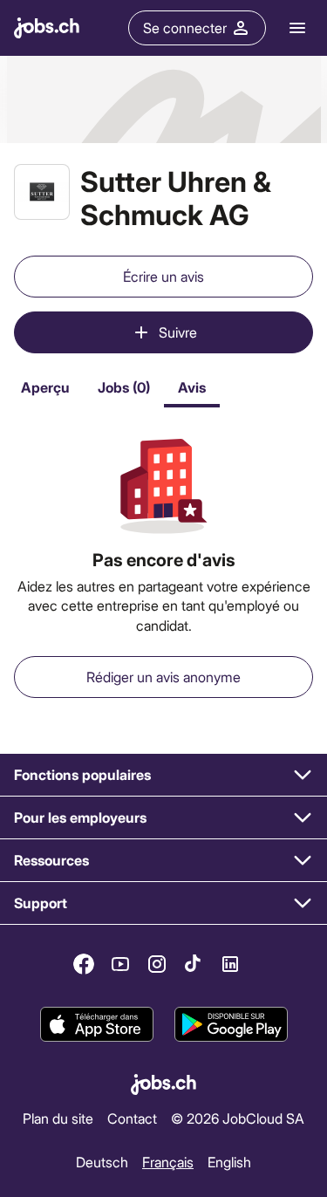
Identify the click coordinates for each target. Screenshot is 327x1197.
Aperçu (45, 387)
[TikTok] (193, 964)
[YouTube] (120, 964)
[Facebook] (83, 964)
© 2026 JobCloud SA (237, 1118)
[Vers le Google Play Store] (231, 1024)
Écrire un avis (163, 276)
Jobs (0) (124, 387)
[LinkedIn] (230, 964)
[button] (163, 775)
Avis (192, 387)
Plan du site (58, 1118)
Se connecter (185, 27)
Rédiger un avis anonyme (163, 676)
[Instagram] (157, 964)
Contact (132, 1118)
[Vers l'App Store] (96, 1024)
